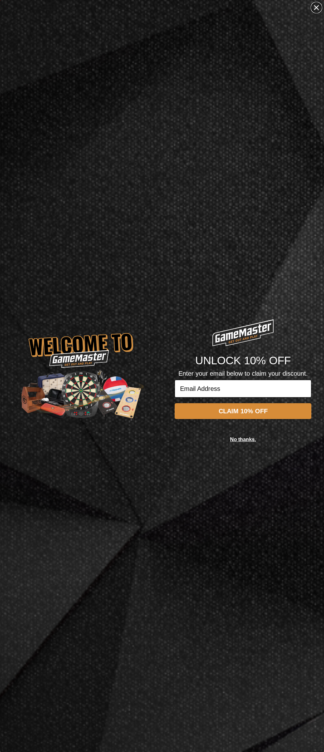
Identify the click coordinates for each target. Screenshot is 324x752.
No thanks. (243, 439)
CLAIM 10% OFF (243, 411)
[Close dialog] (316, 8)
